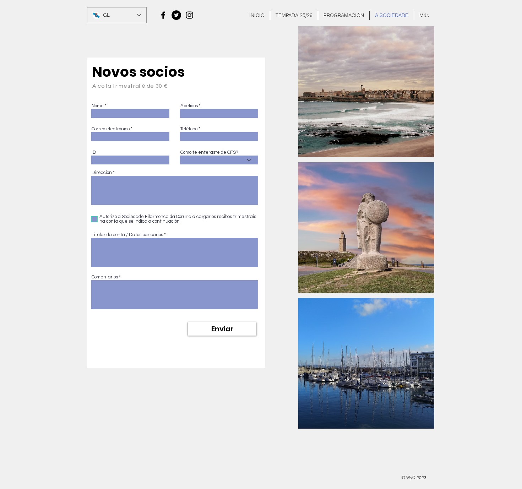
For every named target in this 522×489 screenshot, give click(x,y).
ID (94, 152)
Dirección (102, 172)
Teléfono (188, 129)
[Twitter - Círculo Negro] (176, 15)
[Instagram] (189, 15)
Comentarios (105, 277)
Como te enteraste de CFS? (209, 152)
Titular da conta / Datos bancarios (127, 235)
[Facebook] (163, 15)
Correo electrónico (111, 129)
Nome (98, 106)
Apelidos (189, 106)
